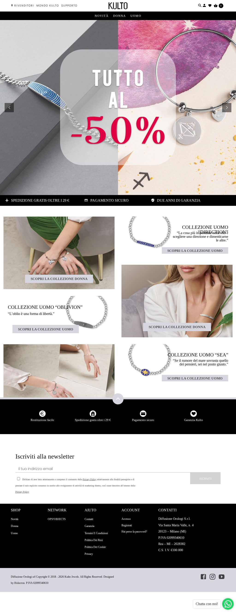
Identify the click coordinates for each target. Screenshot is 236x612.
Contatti (89, 519)
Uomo (135, 16)
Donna (119, 16)
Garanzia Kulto (193, 420)
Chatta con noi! (207, 604)
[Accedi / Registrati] (204, 5)
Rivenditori (24, 5)
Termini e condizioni (96, 533)
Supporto (69, 5)
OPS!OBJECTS (57, 519)
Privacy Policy (89, 479)
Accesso (126, 519)
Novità (102, 16)
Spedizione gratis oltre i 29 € (93, 420)
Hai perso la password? (134, 531)
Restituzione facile (42, 420)
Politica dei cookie (95, 547)
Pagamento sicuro (143, 420)
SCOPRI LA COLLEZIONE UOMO (45, 329)
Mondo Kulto (47, 5)
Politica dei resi (94, 540)
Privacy (89, 554)
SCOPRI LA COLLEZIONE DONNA (59, 279)
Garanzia (89, 526)
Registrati (126, 525)
